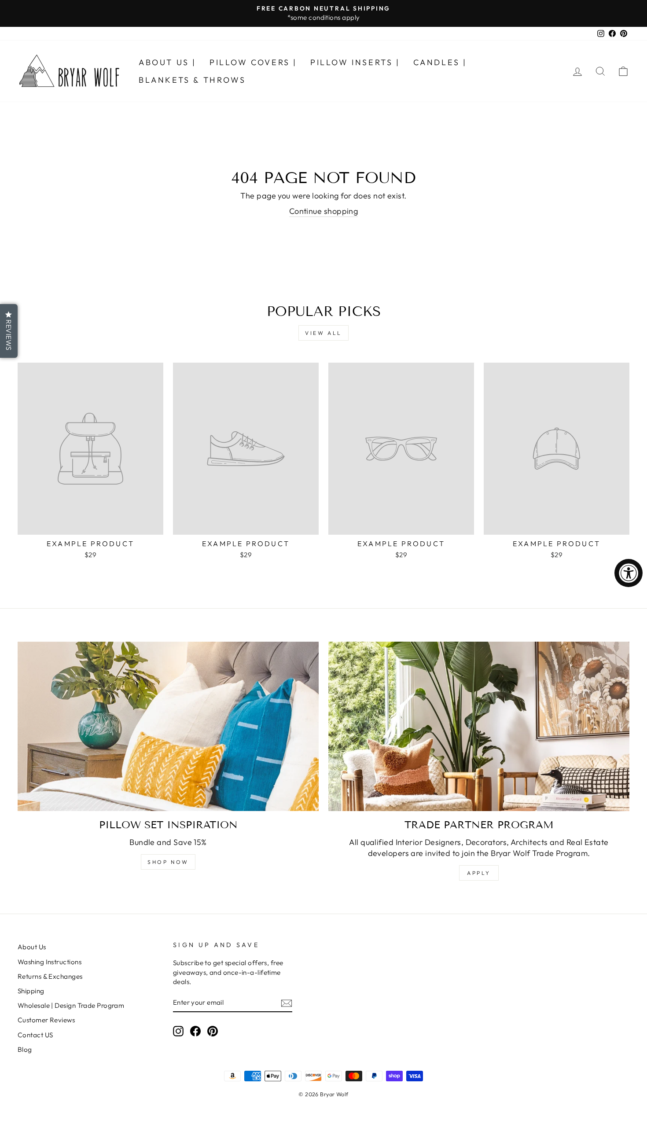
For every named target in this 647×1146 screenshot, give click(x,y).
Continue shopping (323, 211)
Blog (25, 1049)
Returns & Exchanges (50, 976)
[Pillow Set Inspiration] (168, 726)
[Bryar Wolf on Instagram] (178, 1030)
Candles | (440, 62)
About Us (32, 947)
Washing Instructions (49, 962)
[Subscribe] (286, 1003)
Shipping (31, 991)
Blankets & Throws (192, 80)
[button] (9, 331)
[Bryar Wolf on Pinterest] (212, 1030)
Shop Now (168, 862)
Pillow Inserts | (355, 62)
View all (323, 333)
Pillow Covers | (253, 62)
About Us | (167, 62)
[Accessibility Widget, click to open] (628, 573)
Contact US (35, 1035)
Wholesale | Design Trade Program (71, 1005)
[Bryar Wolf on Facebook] (195, 1030)
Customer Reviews (46, 1020)
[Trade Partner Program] (478, 726)
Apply (479, 873)
